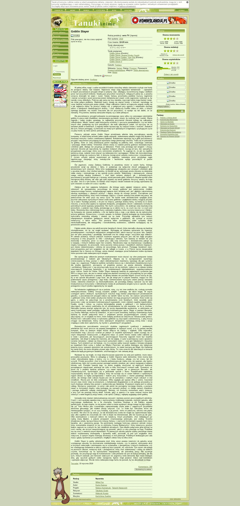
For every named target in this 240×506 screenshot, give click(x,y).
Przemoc (133, 68)
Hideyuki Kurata (102, 493)
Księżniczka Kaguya (168, 130)
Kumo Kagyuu (101, 485)
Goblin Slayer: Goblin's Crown (121, 60)
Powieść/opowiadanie (116, 70)
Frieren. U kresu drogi (168, 118)
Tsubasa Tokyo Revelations (170, 132)
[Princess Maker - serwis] (60, 102)
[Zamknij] (187, 2)
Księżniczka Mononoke (169, 120)
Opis (85, 83)
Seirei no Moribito (167, 122)
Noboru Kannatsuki (103, 488)
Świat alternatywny (141, 70)
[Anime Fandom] (60, 107)
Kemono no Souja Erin (168, 126)
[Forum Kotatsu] (60, 88)
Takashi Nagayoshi (119, 488)
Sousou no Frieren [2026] (169, 136)
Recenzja (77, 83)
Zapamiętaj (60, 72)
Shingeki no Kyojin (167, 124)
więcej (159, 138)
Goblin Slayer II (116, 62)
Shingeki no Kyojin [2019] (170, 128)
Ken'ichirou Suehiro (103, 496)
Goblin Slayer (115, 53)
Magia (114, 72)
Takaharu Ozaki (102, 491)
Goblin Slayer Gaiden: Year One (122, 57)
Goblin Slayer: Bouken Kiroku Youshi (124, 55)
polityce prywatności (127, 6)
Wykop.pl (108, 76)
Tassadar (74, 464)
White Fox (100, 482)
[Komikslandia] (159, 20)
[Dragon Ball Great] (60, 97)
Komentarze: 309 (145, 467)
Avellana (93, 80)
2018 (121, 39)
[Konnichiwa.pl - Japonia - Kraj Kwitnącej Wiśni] (60, 93)
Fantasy (118, 65)
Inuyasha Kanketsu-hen (169, 134)
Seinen (119, 68)
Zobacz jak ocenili (178, 55)
